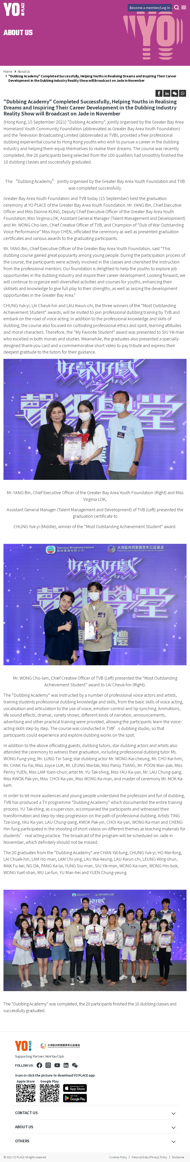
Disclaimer (178, 1157)
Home (7, 71)
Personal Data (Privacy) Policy (149, 1157)
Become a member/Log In (150, 7)
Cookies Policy (118, 1157)
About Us (24, 71)
